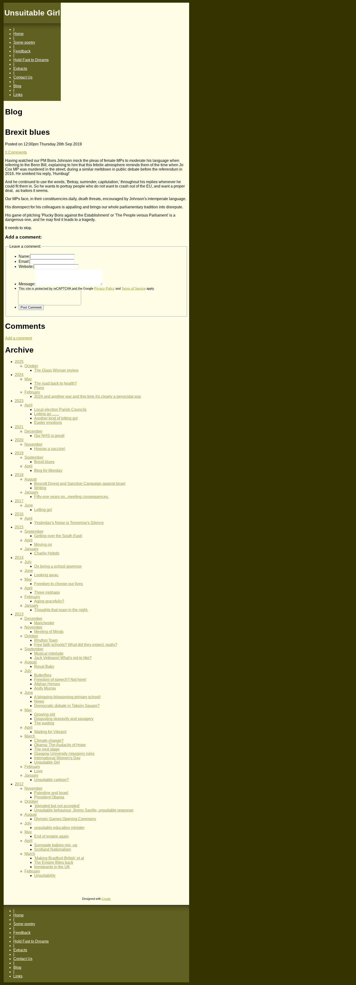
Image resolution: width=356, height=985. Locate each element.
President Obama (49, 797)
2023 (19, 401)
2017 (19, 501)
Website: (26, 266)
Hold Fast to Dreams (31, 60)
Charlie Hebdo (46, 553)
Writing (40, 488)
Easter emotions (48, 423)
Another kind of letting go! (56, 418)
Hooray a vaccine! (49, 449)
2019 (19, 453)
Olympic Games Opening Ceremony (65, 819)
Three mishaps (47, 592)
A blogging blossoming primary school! (67, 697)
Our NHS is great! (49, 436)
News (39, 701)
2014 (19, 558)
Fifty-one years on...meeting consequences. (71, 497)
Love (38, 771)
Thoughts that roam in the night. (61, 610)
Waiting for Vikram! (50, 732)
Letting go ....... (46, 414)
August (30, 479)
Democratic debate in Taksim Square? (67, 706)
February (32, 392)
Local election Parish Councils (60, 409)
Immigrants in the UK (52, 867)
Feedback (22, 51)
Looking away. (46, 575)
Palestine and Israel (51, 793)
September (33, 457)
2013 (19, 614)
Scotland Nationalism (52, 849)
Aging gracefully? (49, 601)
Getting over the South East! (58, 536)
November (33, 444)
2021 (19, 427)
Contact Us (22, 77)
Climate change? (48, 740)
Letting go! (43, 510)
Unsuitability (44, 875)
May (28, 379)
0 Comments (16, 152)
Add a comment (18, 338)
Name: (24, 256)
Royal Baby (44, 666)
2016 (19, 514)
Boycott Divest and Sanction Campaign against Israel (79, 483)
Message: (27, 284)
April (28, 405)
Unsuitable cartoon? (51, 780)
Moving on (43, 544)
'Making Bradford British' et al (59, 858)
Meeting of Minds (48, 632)
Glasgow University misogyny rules (64, 754)
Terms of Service (134, 288)
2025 (19, 362)
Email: (24, 261)
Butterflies (42, 675)
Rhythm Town (46, 640)
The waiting (44, 723)
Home (18, 34)
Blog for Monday (48, 470)
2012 (19, 784)
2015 (19, 527)
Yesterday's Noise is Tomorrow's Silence (69, 523)
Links (18, 95)
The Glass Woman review (56, 370)
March (29, 736)
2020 (19, 440)
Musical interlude (48, 653)
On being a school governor (58, 566)
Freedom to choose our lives (58, 584)
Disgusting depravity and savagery (63, 719)
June (28, 505)
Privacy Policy (104, 288)
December (33, 431)
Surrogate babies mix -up (55, 845)
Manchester (44, 623)
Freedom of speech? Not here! (60, 679)
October (31, 366)
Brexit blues (44, 462)
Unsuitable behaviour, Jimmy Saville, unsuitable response (83, 810)
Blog (17, 86)
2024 (19, 375)
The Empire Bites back (53, 862)
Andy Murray (45, 688)
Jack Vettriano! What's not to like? (63, 658)
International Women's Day (57, 758)
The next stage (47, 749)
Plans (39, 388)
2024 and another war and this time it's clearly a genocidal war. (87, 396)
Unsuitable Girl (47, 762)
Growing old (44, 714)
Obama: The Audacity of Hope (60, 745)
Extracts (20, 69)
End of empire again (51, 836)
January (31, 492)
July (27, 562)
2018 (19, 475)
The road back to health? (55, 383)
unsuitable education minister (59, 828)
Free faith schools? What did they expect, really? (75, 645)
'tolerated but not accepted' (57, 806)
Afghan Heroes (47, 684)
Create (106, 899)
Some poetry (24, 42)
